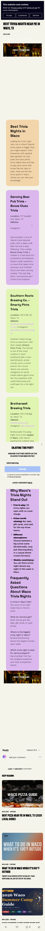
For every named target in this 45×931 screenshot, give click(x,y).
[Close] (42, 444)
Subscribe (22, 469)
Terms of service (15, 477)
